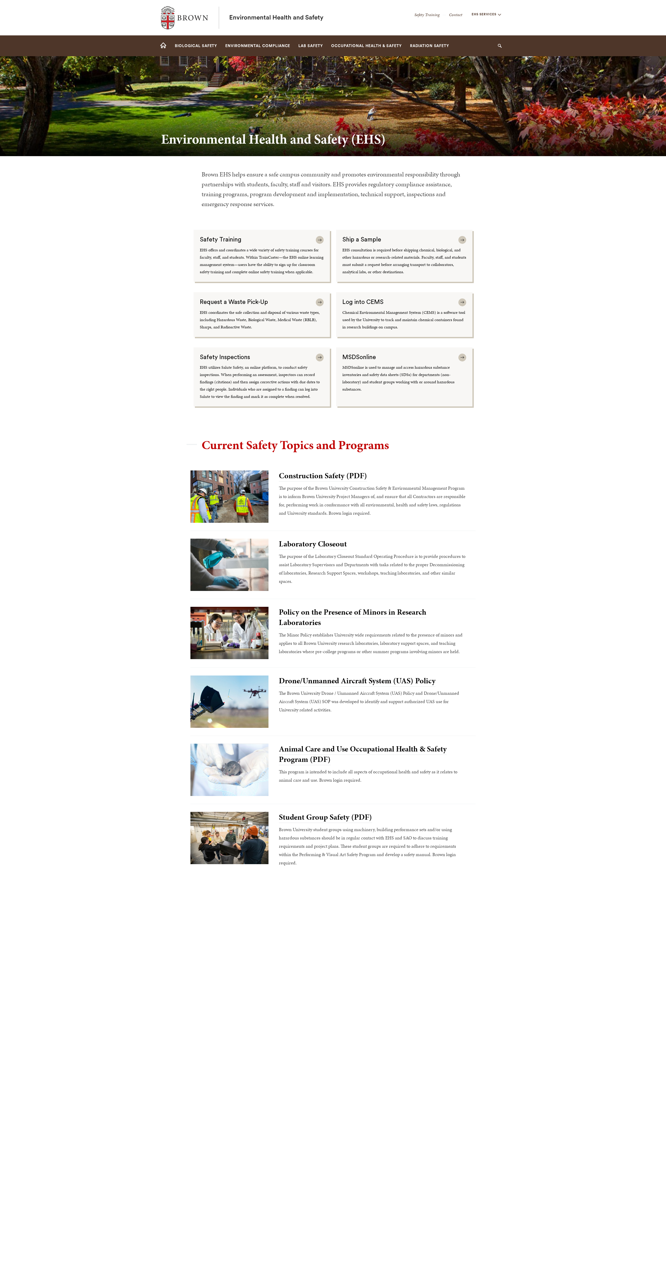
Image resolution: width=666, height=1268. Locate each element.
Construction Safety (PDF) (323, 475)
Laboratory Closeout (313, 543)
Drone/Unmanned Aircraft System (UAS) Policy (357, 680)
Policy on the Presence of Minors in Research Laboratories (352, 617)
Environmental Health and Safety (276, 18)
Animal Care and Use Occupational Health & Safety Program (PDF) (363, 754)
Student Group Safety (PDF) (325, 817)
